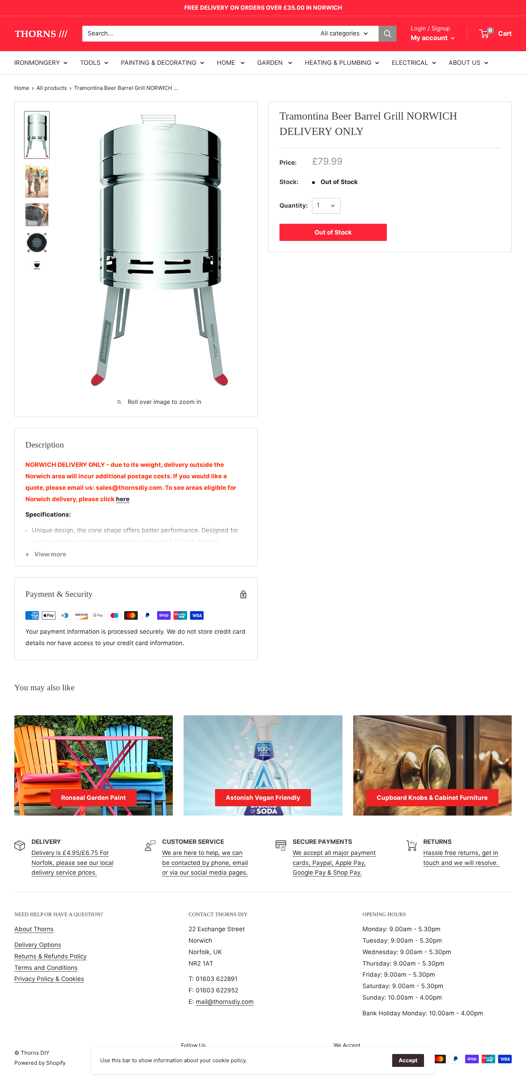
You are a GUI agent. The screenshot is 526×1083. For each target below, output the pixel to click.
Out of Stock (333, 232)
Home (21, 87)
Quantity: (293, 205)
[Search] (387, 34)
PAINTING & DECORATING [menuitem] (158, 62)
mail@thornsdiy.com (225, 1001)
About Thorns (34, 929)
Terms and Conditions (46, 967)
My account (430, 38)
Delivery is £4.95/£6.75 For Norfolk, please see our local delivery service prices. (72, 862)
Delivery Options (37, 944)
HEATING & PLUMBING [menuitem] (338, 62)
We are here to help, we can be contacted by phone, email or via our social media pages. (205, 862)
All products (51, 87)
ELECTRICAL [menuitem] (410, 62)
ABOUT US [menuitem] (465, 62)
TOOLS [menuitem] (90, 62)
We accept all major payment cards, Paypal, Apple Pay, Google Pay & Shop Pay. (334, 862)
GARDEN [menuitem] (270, 62)
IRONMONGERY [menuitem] (37, 62)
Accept (408, 1060)
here (123, 499)
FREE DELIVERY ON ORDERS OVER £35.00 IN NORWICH (263, 7)
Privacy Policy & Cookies (49, 978)
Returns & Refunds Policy (50, 956)
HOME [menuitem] (227, 62)
